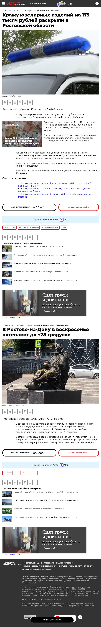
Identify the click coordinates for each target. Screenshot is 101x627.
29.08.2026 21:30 (8, 325)
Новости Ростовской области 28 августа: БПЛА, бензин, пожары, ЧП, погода (45, 517)
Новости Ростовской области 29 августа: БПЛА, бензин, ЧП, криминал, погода (46, 500)
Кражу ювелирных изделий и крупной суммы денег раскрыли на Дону (43, 263)
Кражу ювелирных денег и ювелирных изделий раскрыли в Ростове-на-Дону (45, 280)
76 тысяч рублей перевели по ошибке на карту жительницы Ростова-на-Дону (46, 255)
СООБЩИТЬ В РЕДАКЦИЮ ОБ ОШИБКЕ (36, 569)
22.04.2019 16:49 (8, 11)
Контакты (63, 566)
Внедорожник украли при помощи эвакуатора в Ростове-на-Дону (41, 272)
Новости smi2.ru (11, 317)
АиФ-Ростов (21, 405)
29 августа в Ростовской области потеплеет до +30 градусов (39, 509)
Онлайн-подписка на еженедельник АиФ (39, 566)
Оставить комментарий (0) (79, 207)
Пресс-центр (49, 563)
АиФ (19, 96)
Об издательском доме (32, 563)
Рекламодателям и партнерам (81, 566)
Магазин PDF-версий (64, 563)
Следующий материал (52, 620)
